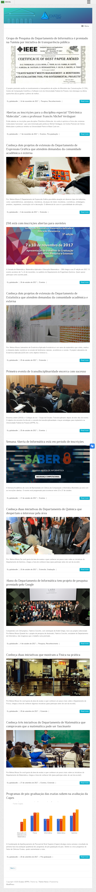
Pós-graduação (52, 134)
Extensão (43, 212)
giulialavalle (13, 101)
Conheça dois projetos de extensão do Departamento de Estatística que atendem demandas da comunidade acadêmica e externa (47, 297)
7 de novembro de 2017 (28, 134)
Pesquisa (44, 101)
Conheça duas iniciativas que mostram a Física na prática (43, 654)
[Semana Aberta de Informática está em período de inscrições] (48, 464)
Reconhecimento (55, 101)
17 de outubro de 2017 (28, 498)
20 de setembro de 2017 (29, 857)
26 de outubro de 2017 (28, 282)
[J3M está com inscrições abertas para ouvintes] (48, 245)
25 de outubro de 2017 (28, 360)
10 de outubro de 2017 (28, 569)
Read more (85, 101)
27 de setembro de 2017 (29, 783)
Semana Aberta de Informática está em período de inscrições (45, 441)
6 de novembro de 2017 (28, 212)
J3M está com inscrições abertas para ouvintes (36, 223)
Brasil (8, 2)
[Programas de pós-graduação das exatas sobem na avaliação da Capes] (48, 820)
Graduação (51, 569)
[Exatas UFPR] (48, 9)
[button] (86, 26)
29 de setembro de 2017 (29, 711)
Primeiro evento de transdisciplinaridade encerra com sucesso (46, 371)
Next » (12, 868)
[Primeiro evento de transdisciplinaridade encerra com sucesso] (48, 394)
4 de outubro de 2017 (28, 644)
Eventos (43, 134)
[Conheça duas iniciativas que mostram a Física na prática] (48, 677)
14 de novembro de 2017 (29, 101)
